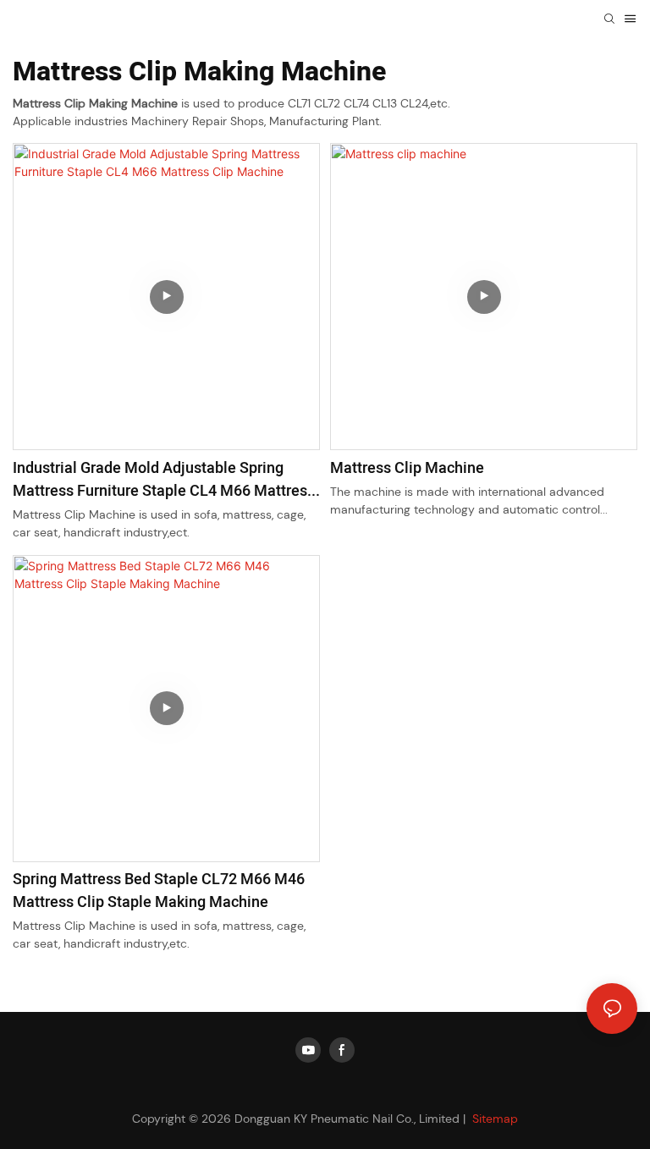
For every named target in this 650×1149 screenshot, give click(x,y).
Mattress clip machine (407, 468)
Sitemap (493, 1118)
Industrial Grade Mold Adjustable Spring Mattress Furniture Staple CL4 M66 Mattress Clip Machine (164, 480)
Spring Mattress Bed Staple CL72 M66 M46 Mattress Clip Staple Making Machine (159, 891)
